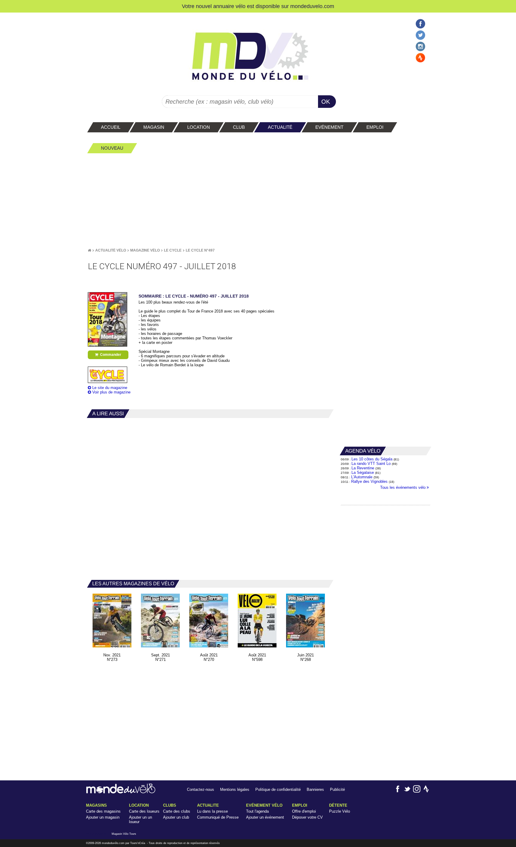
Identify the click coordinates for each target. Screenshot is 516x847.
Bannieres (315, 789)
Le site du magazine (109, 387)
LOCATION (139, 805)
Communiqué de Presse (218, 817)
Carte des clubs (176, 811)
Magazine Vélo (145, 250)
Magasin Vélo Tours (124, 833)
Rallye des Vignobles (369, 481)
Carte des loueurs (144, 811)
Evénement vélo (264, 805)
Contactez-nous (200, 789)
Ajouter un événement (265, 817)
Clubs (169, 805)
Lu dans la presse (212, 811)
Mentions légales (234, 789)
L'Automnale (361, 477)
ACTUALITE (208, 805)
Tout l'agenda (257, 811)
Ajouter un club (176, 817)
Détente (338, 805)
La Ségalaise (362, 472)
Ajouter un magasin (102, 817)
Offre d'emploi (304, 811)
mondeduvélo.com (113, 843)
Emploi (299, 805)
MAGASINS (96, 805)
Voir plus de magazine (110, 392)
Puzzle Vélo (339, 811)
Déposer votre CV (307, 817)
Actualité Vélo (110, 250)
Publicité (337, 789)
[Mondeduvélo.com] (121, 792)
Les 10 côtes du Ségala (371, 459)
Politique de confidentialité (278, 789)
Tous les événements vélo (403, 487)
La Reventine (363, 468)
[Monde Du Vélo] (89, 250)
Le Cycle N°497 (200, 250)
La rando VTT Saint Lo (371, 463)
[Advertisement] (258, 200)
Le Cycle (173, 250)
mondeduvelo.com (312, 6)
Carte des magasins (103, 811)
